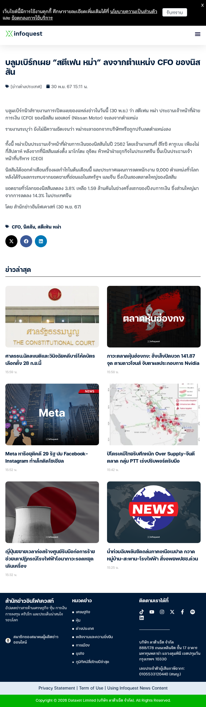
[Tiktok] (141, 611)
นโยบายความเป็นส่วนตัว (133, 11)
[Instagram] (162, 611)
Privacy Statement (57, 687)
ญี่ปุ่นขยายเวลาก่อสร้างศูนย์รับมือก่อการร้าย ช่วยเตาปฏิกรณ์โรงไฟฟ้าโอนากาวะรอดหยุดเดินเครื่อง (50, 559)
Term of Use (91, 687)
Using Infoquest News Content (137, 687)
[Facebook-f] (182, 611)
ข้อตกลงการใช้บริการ (32, 17)
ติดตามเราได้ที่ (153, 601)
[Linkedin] (141, 617)
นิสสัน (29, 226)
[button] (11, 241)
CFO (16, 226)
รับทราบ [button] (175, 12)
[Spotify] (192, 611)
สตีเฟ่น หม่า (49, 226)
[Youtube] (151, 611)
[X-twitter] (172, 611)
